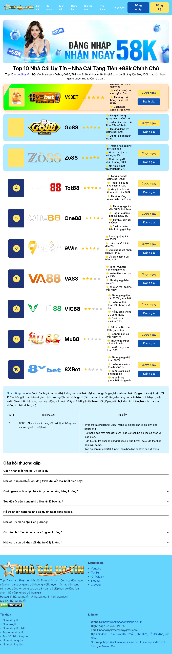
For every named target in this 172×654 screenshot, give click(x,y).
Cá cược (49, 8)
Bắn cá (38, 8)
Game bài (74, 8)
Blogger (95, 580)
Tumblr (95, 572)
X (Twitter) (97, 576)
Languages (119, 7)
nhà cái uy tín (22, 74)
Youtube (96, 568)
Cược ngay (149, 92)
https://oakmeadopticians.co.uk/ (123, 622)
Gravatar (96, 584)
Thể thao (102, 8)
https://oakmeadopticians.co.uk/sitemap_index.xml (134, 642)
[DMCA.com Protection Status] (11, 606)
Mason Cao (109, 646)
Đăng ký (159, 7)
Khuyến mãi (88, 8)
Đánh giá (61, 8)
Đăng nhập (138, 7)
